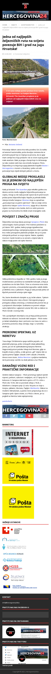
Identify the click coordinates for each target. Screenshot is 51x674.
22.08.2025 (8, 54)
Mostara (26, 200)
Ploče (42, 222)
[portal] (25, 15)
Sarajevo (35, 222)
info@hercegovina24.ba (10, 603)
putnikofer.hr (7, 401)
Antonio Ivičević (15, 144)
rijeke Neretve (24, 205)
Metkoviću (34, 388)
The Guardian (21, 189)
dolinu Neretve (24, 357)
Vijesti (14, 25)
